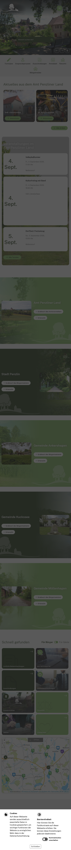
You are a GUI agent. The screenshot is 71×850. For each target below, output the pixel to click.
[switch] (45, 839)
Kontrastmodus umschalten (55, 839)
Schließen (35, 846)
